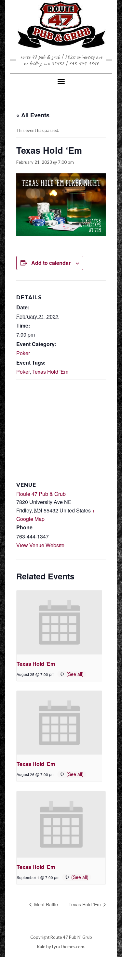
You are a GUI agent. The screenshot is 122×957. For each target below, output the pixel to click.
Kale (41, 946)
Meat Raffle (45, 904)
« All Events (32, 115)
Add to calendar (51, 262)
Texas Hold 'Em (50, 371)
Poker (23, 353)
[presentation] (59, 622)
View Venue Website (40, 545)
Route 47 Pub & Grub (41, 494)
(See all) (75, 674)
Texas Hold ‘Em (36, 663)
